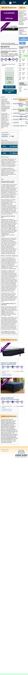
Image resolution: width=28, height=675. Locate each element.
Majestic (5, 136)
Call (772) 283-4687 (9, 91)
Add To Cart (9, 87)
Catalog (5, 134)
